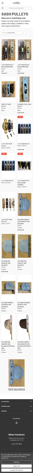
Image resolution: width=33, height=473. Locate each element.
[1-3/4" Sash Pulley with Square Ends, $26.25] (8, 49)
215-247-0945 (17, 444)
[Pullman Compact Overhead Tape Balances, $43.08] (8, 287)
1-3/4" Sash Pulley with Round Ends (23, 66)
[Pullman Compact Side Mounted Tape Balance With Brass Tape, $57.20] (24, 327)
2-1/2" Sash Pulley (7, 181)
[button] (16, 373)
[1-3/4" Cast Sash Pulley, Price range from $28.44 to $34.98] (8, 128)
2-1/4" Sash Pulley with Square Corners (23, 183)
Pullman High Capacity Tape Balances (22, 263)
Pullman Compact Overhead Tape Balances (7, 305)
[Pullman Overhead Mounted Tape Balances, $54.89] (24, 287)
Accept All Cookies (16, 470)
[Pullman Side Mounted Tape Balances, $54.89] (8, 246)
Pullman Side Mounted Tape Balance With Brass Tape (8, 345)
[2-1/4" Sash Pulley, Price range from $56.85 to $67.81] (24, 128)
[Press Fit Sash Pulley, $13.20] (8, 89)
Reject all (16, 466)
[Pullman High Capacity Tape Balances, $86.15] (24, 246)
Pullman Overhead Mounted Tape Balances (24, 305)
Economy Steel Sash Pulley (24, 105)
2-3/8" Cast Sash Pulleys (6, 220)
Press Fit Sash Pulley (6, 105)
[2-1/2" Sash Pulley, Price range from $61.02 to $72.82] (8, 165)
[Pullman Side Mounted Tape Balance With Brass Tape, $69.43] (8, 327)
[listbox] (16, 32)
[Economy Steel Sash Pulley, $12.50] (24, 89)
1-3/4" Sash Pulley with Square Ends (7, 66)
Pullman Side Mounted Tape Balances (6, 263)
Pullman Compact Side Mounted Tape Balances (24, 221)
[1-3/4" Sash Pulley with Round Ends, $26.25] (24, 49)
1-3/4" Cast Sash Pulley (6, 145)
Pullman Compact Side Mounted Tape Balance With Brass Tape (24, 345)
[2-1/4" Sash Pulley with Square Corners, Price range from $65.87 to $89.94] (24, 165)
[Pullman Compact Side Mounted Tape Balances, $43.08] (24, 204)
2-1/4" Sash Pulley (23, 144)
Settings (16, 462)
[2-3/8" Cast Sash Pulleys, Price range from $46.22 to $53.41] (8, 204)
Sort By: (4, 32)
